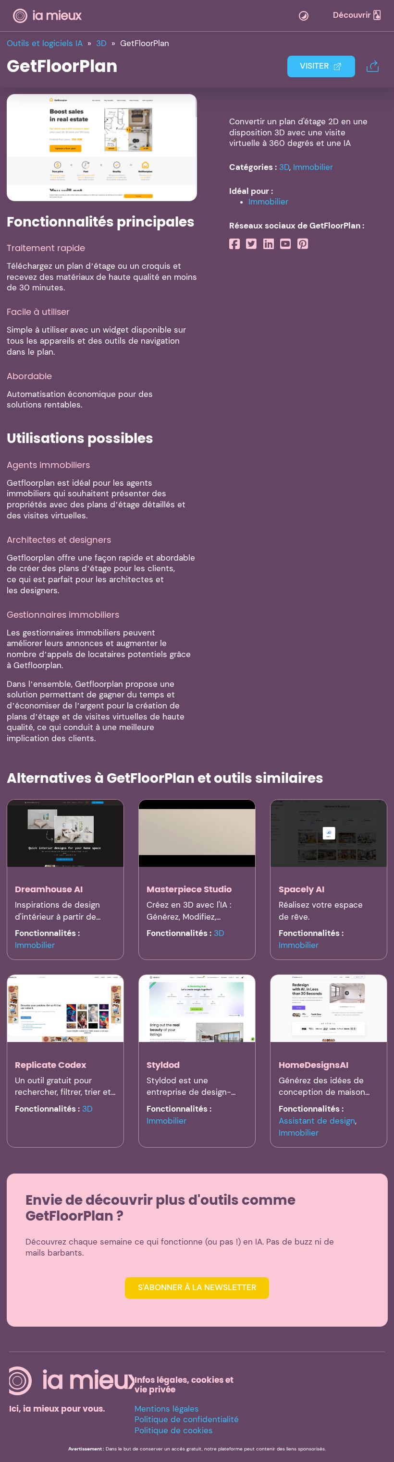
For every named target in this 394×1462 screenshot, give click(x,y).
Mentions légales (167, 1409)
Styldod (163, 1065)
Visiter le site (101, 147)
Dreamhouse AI (49, 889)
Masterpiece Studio (189, 889)
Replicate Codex (50, 1065)
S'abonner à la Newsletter (197, 1287)
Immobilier (313, 167)
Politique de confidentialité (187, 1419)
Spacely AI (301, 889)
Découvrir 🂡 (357, 15)
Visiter (314, 66)
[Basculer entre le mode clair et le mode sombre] (303, 16)
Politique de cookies (174, 1431)
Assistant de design (317, 1121)
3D (284, 167)
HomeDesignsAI (313, 1065)
